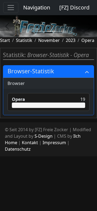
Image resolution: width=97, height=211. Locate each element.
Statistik (24, 40)
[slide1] (39, 32)
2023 (70, 40)
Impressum (54, 143)
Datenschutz (18, 149)
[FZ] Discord (74, 7)
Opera (87, 40)
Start (5, 40)
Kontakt (30, 143)
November (49, 40)
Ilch (77, 136)
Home (11, 143)
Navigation (36, 7)
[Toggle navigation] (10, 7)
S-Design (43, 136)
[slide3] (58, 32)
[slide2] (48, 32)
